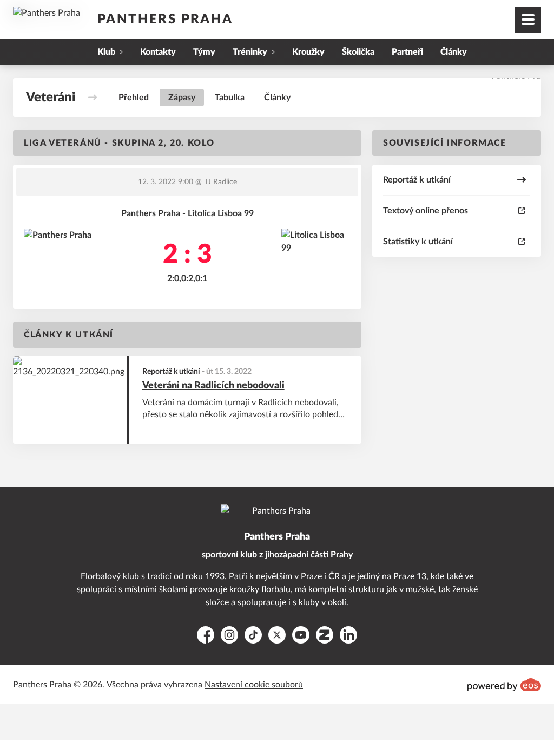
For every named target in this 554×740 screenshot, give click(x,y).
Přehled (133, 97)
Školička (358, 52)
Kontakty (158, 52)
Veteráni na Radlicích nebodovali (213, 386)
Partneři (407, 52)
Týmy (204, 52)
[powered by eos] (504, 684)
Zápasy (181, 97)
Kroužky (308, 52)
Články (453, 52)
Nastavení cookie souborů (254, 684)
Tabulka (230, 97)
